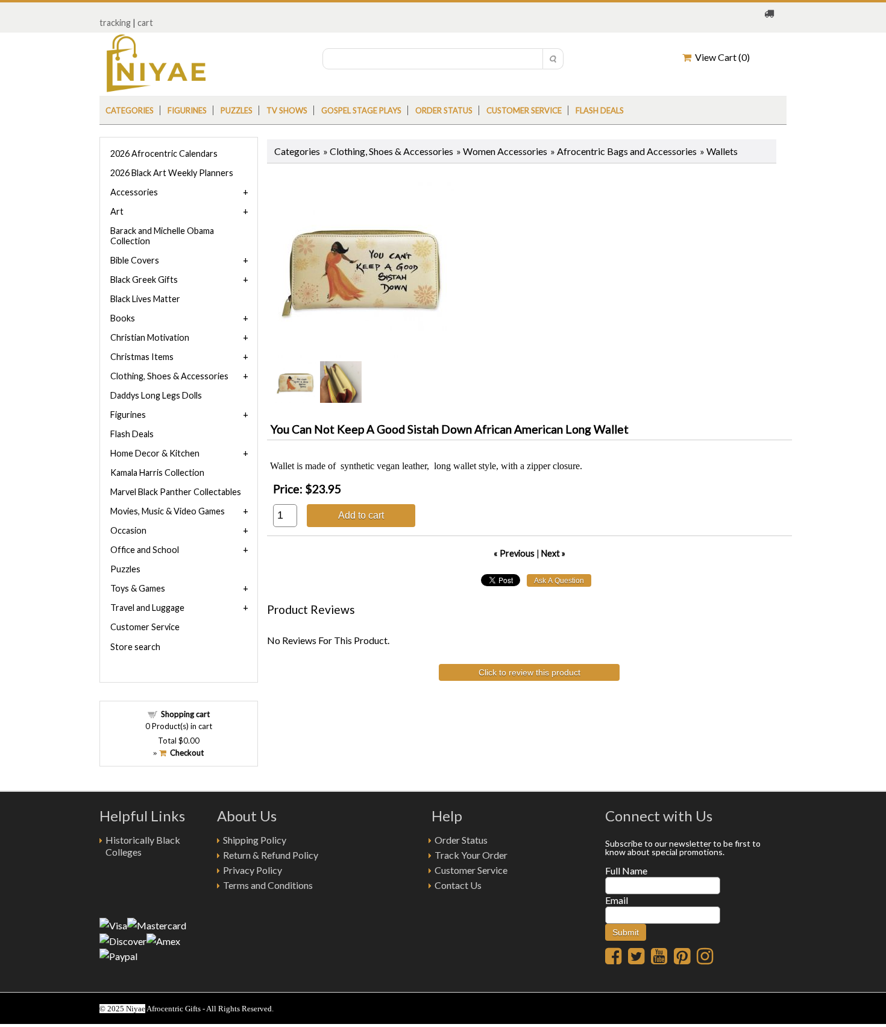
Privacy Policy (252, 870)
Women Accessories (505, 151)
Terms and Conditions (268, 885)
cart (145, 22)
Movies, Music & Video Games (167, 511)
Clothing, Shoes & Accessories (391, 151)
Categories (129, 110)
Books (122, 318)
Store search (135, 647)
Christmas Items (142, 357)
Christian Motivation (149, 337)
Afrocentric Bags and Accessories (627, 151)
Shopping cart (185, 714)
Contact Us (458, 885)
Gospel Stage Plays (361, 110)
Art (117, 211)
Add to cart (361, 515)
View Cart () (720, 57)
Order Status (461, 839)
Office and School (144, 550)
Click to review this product (529, 672)
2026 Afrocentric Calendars (164, 153)
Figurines (187, 110)
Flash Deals (600, 110)
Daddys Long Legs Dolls (156, 395)
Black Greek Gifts (144, 279)
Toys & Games (137, 588)
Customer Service (524, 110)
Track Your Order (471, 855)
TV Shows (286, 110)
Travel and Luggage (147, 607)
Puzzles (237, 110)
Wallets (722, 151)
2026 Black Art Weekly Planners (171, 173)
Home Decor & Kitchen (155, 453)
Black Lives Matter (145, 299)
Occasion (128, 530)
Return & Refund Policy (270, 855)
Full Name (626, 870)
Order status (444, 110)
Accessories (134, 192)
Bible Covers (134, 260)
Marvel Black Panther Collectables (175, 492)
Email (616, 900)
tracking (115, 22)
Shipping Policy (254, 839)
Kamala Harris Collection (157, 472)
